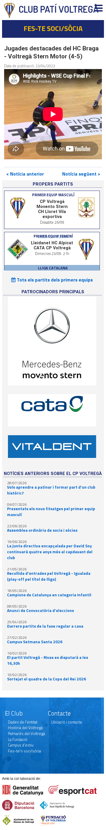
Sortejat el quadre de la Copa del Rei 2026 (46, 679)
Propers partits (53, 184)
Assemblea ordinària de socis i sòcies (42, 530)
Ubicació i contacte (66, 722)
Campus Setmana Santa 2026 (34, 642)
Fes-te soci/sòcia (53, 28)
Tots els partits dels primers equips (54, 279)
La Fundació (17, 739)
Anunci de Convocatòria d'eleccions (40, 610)
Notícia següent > (81, 173)
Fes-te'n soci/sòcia (24, 751)
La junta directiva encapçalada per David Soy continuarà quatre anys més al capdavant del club (49, 552)
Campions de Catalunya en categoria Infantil (49, 595)
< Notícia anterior (25, 173)
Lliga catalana (53, 268)
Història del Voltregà (25, 728)
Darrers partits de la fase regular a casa (45, 626)
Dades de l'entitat (22, 722)
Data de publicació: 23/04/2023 (29, 66)
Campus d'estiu (21, 745)
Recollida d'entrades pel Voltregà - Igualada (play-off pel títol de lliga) (48, 576)
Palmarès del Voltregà (26, 733)
